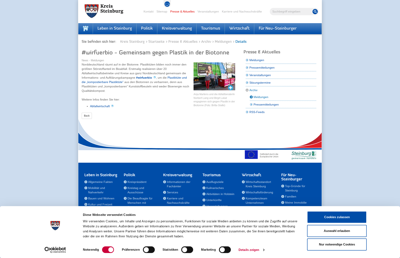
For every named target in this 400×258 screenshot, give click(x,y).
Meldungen (223, 42)
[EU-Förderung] (262, 154)
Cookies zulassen (337, 217)
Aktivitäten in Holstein (220, 194)
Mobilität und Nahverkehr (96, 190)
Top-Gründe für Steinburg (295, 188)
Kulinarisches (215, 188)
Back (87, 115)
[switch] (149, 249)
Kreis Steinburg (132, 42)
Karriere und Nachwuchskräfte (242, 11)
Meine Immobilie (296, 202)
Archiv (206, 42)
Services (172, 192)
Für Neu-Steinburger (278, 28)
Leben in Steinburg (115, 28)
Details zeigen (249, 250)
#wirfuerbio (144, 77)
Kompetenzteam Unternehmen (256, 200)
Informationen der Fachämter (178, 184)
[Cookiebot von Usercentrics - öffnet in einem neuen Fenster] (55, 250)
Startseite (156, 42)
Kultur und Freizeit (100, 204)
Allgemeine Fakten (100, 182)
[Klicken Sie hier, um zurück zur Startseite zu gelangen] (85, 28)
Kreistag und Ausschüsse (136, 190)
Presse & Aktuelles (182, 11)
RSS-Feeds (257, 112)
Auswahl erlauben (337, 231)
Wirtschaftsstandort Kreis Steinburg (258, 184)
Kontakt (149, 11)
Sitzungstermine (260, 82)
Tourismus (210, 28)
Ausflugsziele (215, 182)
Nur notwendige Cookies (337, 244)
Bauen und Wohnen (101, 198)
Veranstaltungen (208, 11)
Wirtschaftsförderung (259, 192)
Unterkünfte (214, 200)
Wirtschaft (239, 28)
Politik (147, 28)
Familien (290, 196)
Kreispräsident (137, 182)
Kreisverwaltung (177, 28)
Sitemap (161, 11)
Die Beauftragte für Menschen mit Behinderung (140, 203)
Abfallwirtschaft (100, 106)
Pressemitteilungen (262, 67)
